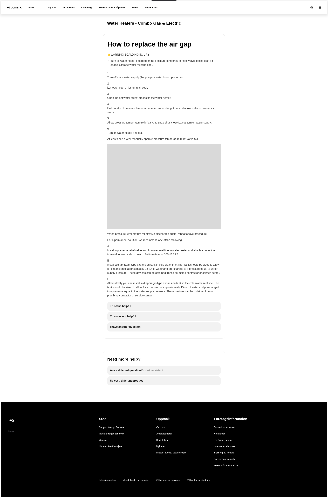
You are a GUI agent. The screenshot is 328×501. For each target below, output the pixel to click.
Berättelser (162, 440)
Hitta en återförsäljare (110, 446)
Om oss (160, 427)
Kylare (52, 7)
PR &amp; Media (223, 440)
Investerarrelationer (224, 446)
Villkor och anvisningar (168, 480)
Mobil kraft (151, 7)
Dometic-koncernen (224, 427)
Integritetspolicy (107, 480)
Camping (86, 7)
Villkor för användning (198, 480)
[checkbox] (164, 306)
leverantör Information (226, 465)
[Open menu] (320, 7)
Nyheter (160, 446)
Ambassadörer (164, 433)
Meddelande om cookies (136, 480)
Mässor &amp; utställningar (171, 452)
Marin (135, 7)
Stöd (31, 7)
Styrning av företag (224, 452)
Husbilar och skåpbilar (112, 7)
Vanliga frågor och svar (111, 433)
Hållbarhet (219, 433)
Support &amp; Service (111, 427)
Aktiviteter (68, 7)
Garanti (103, 440)
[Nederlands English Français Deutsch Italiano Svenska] (312, 7)
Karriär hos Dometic (224, 459)
